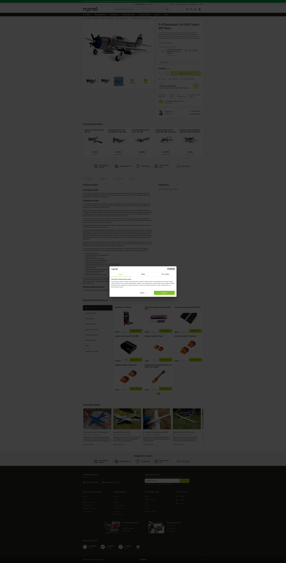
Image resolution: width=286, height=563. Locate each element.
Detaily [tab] (143, 274)
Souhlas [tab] (120, 274)
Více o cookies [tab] (165, 274)
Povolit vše (164, 292)
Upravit (142, 292)
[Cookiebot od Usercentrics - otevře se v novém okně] (168, 269)
